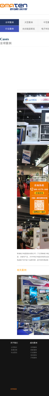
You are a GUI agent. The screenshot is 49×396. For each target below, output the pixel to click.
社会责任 (14, 352)
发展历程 (14, 350)
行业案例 (9, 29)
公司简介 (14, 347)
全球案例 (9, 22)
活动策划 (33, 355)
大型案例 (28, 22)
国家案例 (33, 350)
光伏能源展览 (28, 29)
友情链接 (13, 389)
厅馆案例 (33, 358)
